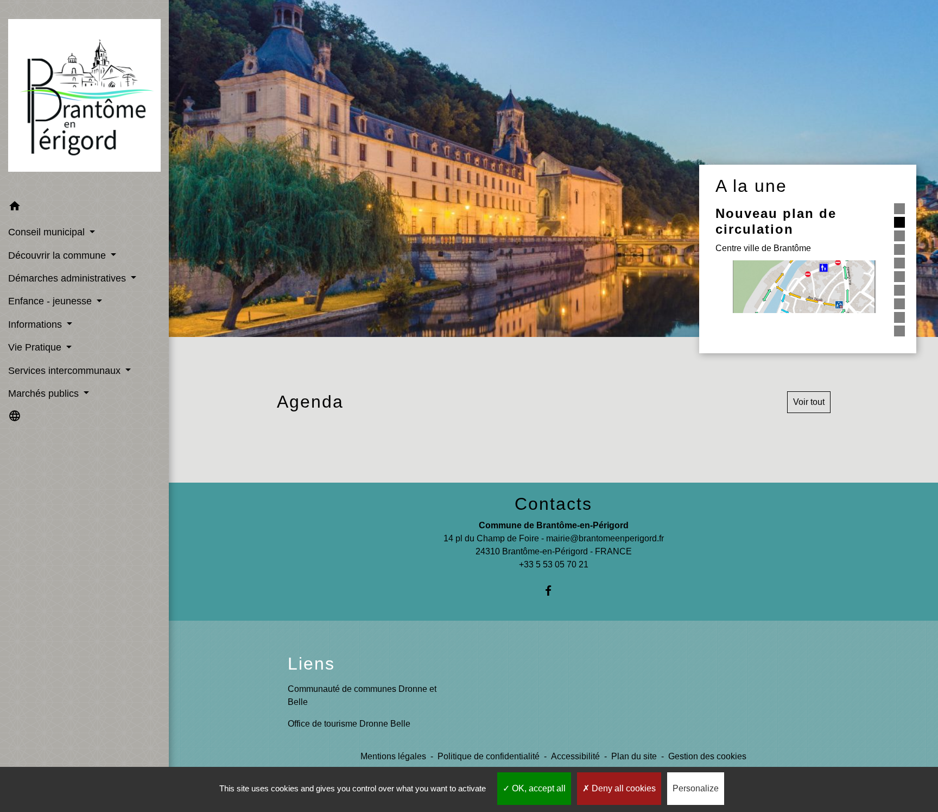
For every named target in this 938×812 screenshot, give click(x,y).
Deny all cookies (623, 788)
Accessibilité (575, 756)
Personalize (696, 788)
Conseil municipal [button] (47, 232)
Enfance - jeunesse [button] (51, 301)
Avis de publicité (776, 318)
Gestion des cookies (707, 756)
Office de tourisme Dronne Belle (349, 723)
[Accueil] (84, 97)
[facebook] (553, 590)
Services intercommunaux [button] (65, 370)
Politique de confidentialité (489, 756)
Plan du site (634, 756)
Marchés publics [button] (44, 393)
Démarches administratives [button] (68, 278)
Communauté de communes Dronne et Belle (362, 695)
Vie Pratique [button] (36, 347)
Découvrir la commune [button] (58, 255)
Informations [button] (36, 324)
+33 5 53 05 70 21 (553, 564)
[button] (84, 208)
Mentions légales (393, 756)
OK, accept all (538, 788)
